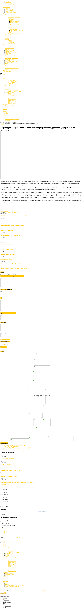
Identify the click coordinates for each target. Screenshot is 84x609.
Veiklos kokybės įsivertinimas (13, 84)
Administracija (8, 2)
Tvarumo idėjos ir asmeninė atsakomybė (11, 446)
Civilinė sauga (8, 63)
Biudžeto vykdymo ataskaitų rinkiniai (12, 54)
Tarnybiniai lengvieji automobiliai (11, 58)
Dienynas (5, 111)
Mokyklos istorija (11, 80)
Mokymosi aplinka (9, 85)
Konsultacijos (10, 31)
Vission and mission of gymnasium (12, 119)
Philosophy (7, 120)
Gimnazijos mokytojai (9, 3)
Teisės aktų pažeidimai (9, 11)
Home (1, 123)
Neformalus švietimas (9, 34)
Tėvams (9, 32)
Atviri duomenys (8, 60)
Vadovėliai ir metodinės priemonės (14, 91)
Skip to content (3, 592)
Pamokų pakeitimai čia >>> (5, 344)
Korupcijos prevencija (7, 44)
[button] (3, 593)
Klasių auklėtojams (14, 22)
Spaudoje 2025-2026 (9, 92)
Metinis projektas (13, 28)
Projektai (7, 39)
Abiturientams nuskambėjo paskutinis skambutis (12, 225)
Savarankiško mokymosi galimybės (17, 30)
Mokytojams (10, 20)
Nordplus (9, 40)
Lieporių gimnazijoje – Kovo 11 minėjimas (11, 263)
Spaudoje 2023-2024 (12, 95)
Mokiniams (10, 27)
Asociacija (7, 38)
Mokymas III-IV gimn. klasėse (14, 17)
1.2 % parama (5, 113)
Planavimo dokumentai (9, 50)
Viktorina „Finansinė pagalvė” (8, 254)
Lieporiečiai (7, 107)
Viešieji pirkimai (8, 53)
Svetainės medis (3, 535)
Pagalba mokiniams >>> (5, 339)
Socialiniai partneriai (9, 105)
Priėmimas (5, 112)
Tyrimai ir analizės (9, 10)
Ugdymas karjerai (8, 35)
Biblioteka (7, 89)
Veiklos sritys (5, 13)
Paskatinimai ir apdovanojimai (11, 52)
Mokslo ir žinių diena (5, 464)
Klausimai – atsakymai (7, 71)
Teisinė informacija (6, 7)
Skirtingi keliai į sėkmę (6, 259)
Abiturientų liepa (4, 240)
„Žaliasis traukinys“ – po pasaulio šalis (10, 235)
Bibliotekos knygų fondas (13, 90)
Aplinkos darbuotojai (9, 4)
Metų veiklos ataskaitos (9, 48)
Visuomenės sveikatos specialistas (12, 68)
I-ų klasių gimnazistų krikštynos (8, 476)
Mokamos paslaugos (9, 69)
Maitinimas (7, 65)
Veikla (4, 78)
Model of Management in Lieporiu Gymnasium (14, 117)
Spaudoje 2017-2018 (12, 101)
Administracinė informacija (8, 45)
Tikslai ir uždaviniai (11, 82)
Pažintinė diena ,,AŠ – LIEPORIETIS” (10, 470)
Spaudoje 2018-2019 (12, 100)
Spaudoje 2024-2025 (12, 93)
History (6, 115)
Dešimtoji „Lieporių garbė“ (7, 230)
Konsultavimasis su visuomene (11, 61)
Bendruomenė (5, 104)
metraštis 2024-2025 (4, 211)
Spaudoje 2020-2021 (12, 98)
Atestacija (12, 23)
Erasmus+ (10, 41)
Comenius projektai (11, 42)
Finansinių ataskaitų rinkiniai (11, 55)
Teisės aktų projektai (9, 9)
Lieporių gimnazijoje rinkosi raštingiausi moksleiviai (13, 268)
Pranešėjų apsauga (9, 62)
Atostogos (10, 18)
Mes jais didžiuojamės (9, 106)
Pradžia (4, 76)
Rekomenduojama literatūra (15, 25)
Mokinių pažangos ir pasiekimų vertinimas (16, 33)
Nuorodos (5, 70)
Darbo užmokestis (8, 51)
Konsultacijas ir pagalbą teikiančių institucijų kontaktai (20, 24)
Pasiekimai (5, 109)
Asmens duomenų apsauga (10, 12)
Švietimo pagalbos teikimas (10, 66)
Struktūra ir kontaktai (7, 1)
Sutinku (44, 590)
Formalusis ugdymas (9, 14)
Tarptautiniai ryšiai (11, 43)
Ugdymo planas (11, 15)
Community (7, 116)
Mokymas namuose (14, 29)
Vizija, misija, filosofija (12, 81)
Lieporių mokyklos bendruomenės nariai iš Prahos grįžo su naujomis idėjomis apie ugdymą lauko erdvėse (23, 449)
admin (4, 130)
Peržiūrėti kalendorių (4, 484)
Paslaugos (5, 64)
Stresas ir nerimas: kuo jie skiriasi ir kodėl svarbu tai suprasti (14, 445)
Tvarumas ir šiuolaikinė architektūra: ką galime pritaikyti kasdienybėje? (17, 448)
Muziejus (7, 88)
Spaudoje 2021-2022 (12, 96)
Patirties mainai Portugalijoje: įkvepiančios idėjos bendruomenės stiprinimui (17, 447)
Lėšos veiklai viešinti (9, 59)
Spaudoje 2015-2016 (12, 103)
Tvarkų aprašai (11, 19)
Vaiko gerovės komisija (9, 37)
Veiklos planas (10, 83)
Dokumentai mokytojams (15, 21)
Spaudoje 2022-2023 (12, 94)
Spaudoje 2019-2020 (12, 99)
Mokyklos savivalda (9, 5)
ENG (4, 114)
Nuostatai (7, 49)
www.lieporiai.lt (18, 537)
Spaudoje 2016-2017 (12, 102)
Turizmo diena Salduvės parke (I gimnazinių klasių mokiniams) (16, 482)
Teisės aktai (7, 8)
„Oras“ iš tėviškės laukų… (7, 249)
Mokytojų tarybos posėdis (7, 458)
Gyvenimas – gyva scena (6, 244)
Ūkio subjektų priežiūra (10, 56)
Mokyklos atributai (9, 86)
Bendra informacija (9, 79)
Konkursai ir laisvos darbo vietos (11, 47)
